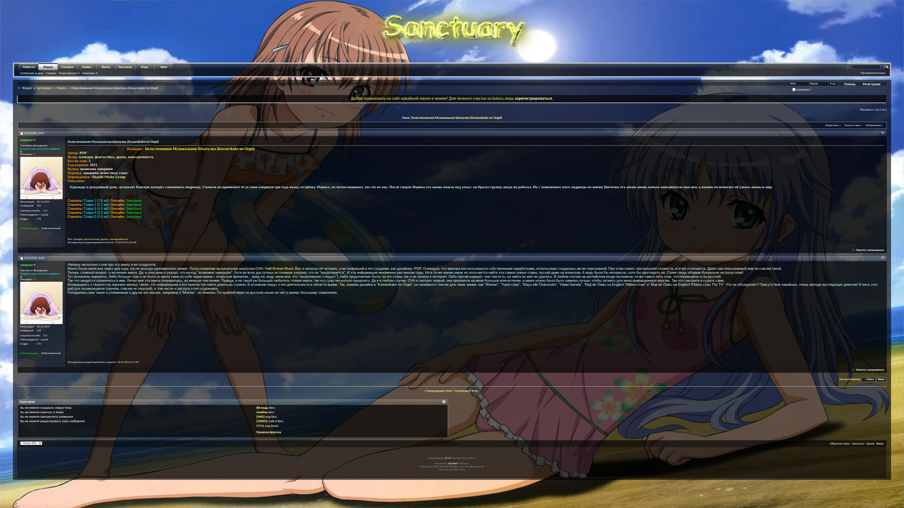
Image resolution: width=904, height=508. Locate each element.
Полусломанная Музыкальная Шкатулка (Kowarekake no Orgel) (456, 118)
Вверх (881, 379)
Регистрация (871, 84)
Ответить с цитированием (870, 250)
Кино (164, 67)
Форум (48, 67)
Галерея (67, 67)
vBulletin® (453, 463)
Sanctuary (858, 443)
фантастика (104, 157)
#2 (882, 257)
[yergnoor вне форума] (41, 178)
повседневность (141, 157)
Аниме (86, 67)
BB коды (262, 408)
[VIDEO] (261, 421)
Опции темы (832, 125)
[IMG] (260, 417)
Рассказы (125, 67)
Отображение (873, 125)
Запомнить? (803, 89)
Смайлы (262, 412)
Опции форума (68, 73)
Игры (144, 67)
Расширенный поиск (873, 72)
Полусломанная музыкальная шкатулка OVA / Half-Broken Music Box (245, 268)
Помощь (850, 84)
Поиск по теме (852, 125)
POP (83, 153)
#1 (882, 132)
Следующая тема (466, 391)
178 (39, 219)
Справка (51, 73)
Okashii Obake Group (108, 177)
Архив (870, 443)
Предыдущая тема (439, 391)
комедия (86, 157)
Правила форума (268, 432)
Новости (29, 67)
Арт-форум (44, 88)
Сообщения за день (32, 73)
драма (121, 157)
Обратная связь (840, 443)
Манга (106, 67)
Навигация (88, 73)
